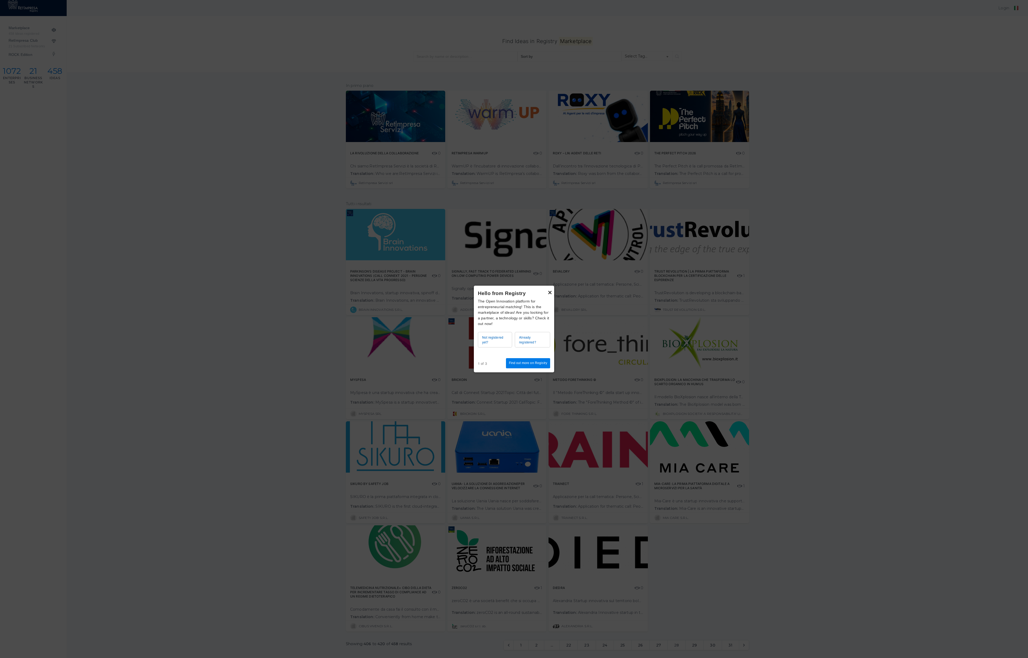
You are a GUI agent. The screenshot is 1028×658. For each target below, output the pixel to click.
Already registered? (527, 339)
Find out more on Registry (528, 363)
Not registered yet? (492, 339)
